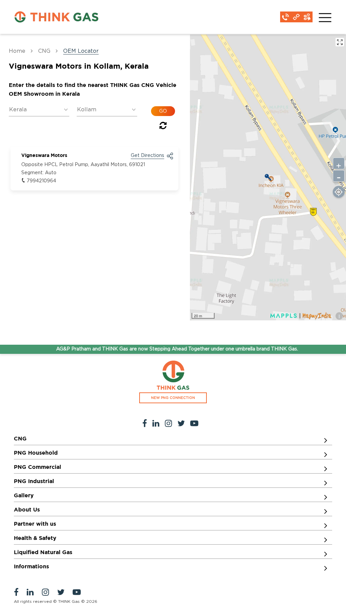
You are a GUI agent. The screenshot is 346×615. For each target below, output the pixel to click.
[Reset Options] (163, 127)
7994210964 (41, 181)
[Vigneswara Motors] (268, 177)
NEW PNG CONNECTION (173, 398)
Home (17, 51)
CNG (44, 51)
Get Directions (147, 155)
